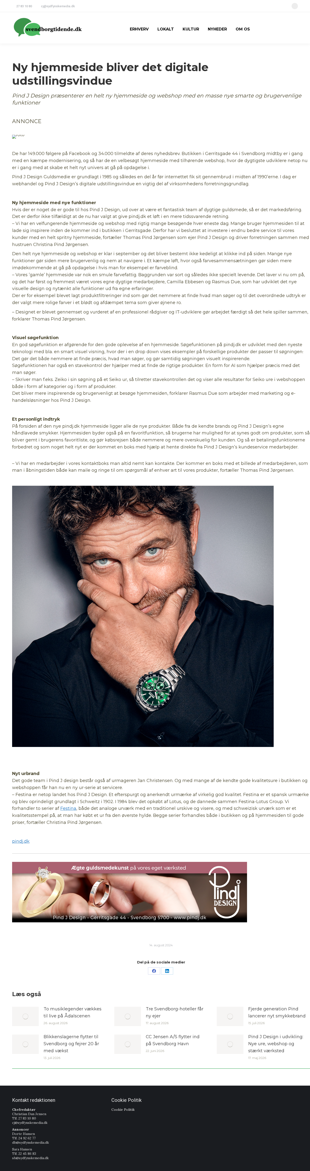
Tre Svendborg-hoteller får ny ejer (174, 1012)
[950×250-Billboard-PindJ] (129, 892)
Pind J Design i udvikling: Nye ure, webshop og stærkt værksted (275, 1043)
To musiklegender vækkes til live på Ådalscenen (72, 1012)
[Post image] (25, 1016)
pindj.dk (21, 841)
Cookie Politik (123, 1109)
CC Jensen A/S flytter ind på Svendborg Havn (173, 1040)
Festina (68, 808)
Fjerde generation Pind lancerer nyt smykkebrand (277, 1012)
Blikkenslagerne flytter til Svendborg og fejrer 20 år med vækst (71, 1043)
